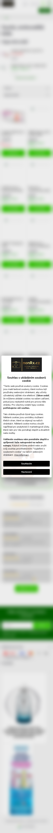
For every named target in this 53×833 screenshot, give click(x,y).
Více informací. (21, 455)
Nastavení (26, 471)
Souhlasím (26, 463)
